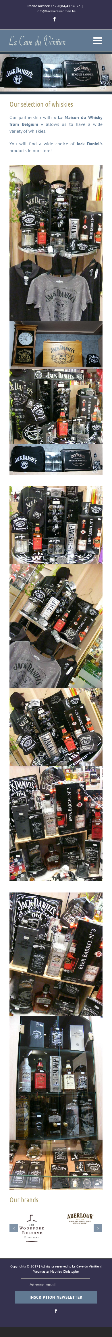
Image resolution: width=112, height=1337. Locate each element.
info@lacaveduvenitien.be (56, 11)
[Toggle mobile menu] (98, 40)
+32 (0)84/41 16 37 (65, 6)
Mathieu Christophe (64, 1271)
